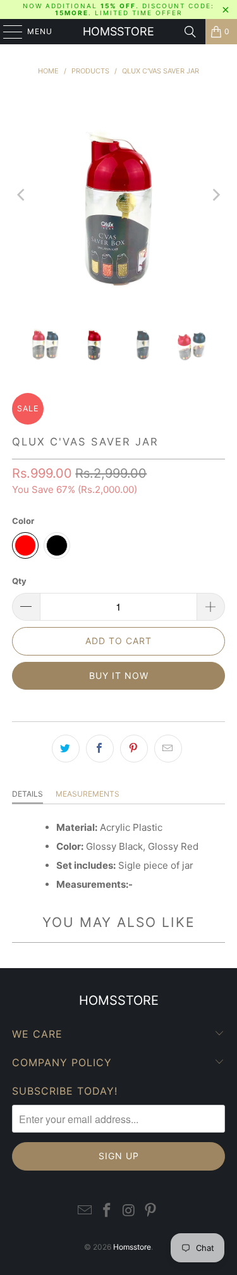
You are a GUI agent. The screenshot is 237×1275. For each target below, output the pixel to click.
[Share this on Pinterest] (134, 748)
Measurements (87, 794)
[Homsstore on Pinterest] (151, 1211)
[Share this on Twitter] (66, 748)
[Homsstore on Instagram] (128, 1211)
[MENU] (6, 31)
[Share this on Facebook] (100, 748)
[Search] (190, 31)
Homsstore (118, 31)
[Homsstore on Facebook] (106, 1211)
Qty (19, 581)
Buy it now (119, 675)
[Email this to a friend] (168, 748)
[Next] (215, 195)
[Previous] (21, 195)
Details (27, 794)
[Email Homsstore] (85, 1211)
